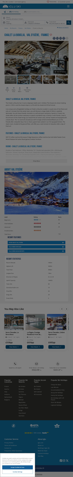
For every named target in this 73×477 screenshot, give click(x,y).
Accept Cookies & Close (17, 467)
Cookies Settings (17, 472)
